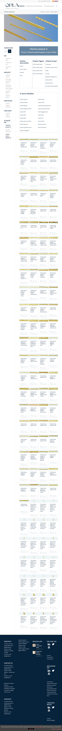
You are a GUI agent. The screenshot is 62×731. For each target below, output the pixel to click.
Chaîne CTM (41, 102)
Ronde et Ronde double (52, 86)
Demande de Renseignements (24, 151)
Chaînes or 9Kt (9, 63)
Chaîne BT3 (23, 118)
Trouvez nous (7, 692)
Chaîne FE (40, 118)
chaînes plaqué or (22, 640)
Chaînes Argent (8, 75)
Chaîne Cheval (24, 102)
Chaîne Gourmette (24, 62)
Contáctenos (50, 681)
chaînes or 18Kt (22, 647)
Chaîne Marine (24, 99)
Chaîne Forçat (51, 61)
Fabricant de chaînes (9, 683)
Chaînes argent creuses (8, 115)
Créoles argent (8, 96)
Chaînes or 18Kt (9, 59)
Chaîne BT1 (23, 112)
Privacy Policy (50, 657)
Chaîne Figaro (38, 61)
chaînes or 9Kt (21, 645)
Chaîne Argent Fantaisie (8, 105)
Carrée (47, 73)
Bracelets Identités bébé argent (9, 86)
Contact (49, 655)
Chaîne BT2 (23, 115)
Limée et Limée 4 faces (51, 67)
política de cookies (38, 727)
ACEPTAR (31, 728)
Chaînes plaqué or (9, 12)
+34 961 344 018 (45, 1)
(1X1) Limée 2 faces (37, 64)
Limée (21, 66)
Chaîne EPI (41, 115)
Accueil (47, 11)
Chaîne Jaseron (42, 124)
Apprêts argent (8, 92)
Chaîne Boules (24, 105)
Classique (48, 64)
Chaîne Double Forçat (25, 127)
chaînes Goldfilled (22, 643)
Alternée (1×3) (49, 83)
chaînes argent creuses (23, 641)
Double (22, 72)
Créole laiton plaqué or (8, 136)
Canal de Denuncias (51, 692)
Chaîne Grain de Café (25, 121)
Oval (21, 75)
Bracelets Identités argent (8, 80)
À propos (6, 685)
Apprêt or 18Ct (8, 67)
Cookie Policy (50, 659)
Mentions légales (51, 720)
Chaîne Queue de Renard (44, 105)
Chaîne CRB (41, 99)
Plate (47, 70)
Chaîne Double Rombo (44, 108)
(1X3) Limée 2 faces (38, 67)
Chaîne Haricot (24, 124)
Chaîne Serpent (42, 127)
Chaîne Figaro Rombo (25, 108)
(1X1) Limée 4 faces (37, 70)
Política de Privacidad (52, 683)
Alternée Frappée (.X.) (51, 77)
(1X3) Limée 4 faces (38, 73)
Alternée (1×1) (49, 80)
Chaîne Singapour (24, 130)
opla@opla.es (7, 656)
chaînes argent (21, 648)
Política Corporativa (51, 690)
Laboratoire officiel (8, 686)
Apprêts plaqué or (8, 130)
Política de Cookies (51, 685)
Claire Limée (23, 69)
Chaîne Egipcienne (43, 112)
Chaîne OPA (41, 121)
